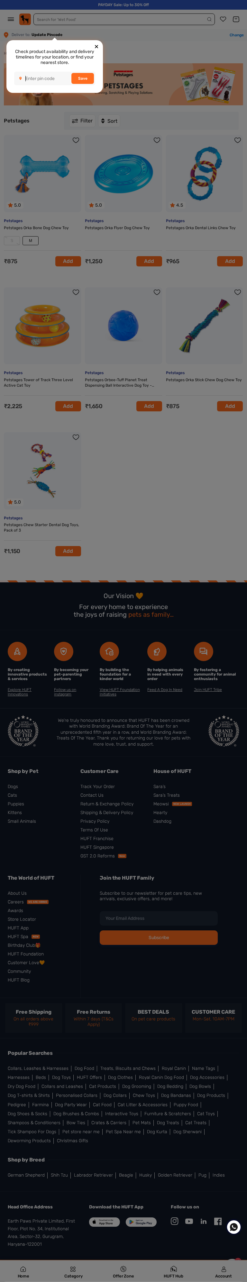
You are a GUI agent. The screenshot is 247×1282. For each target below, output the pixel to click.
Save (82, 78)
